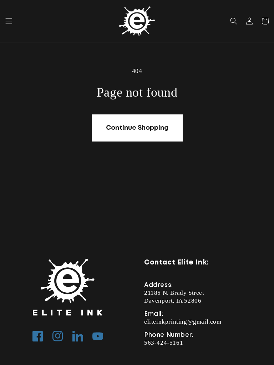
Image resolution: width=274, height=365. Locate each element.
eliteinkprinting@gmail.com (183, 321)
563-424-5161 (163, 342)
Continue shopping (137, 128)
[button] (9, 21)
